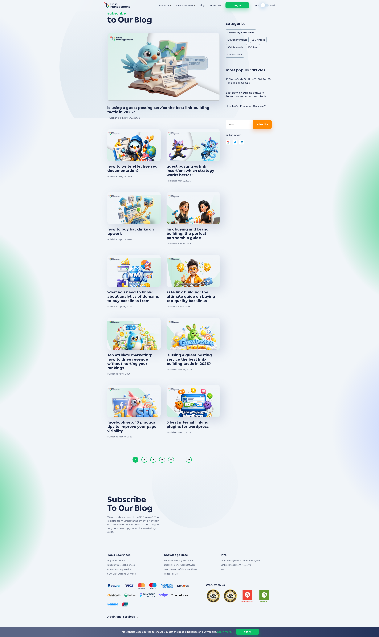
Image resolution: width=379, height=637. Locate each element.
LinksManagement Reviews (236, 565)
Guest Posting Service (119, 569)
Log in (237, 5)
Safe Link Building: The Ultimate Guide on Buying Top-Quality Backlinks (191, 296)
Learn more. (224, 631)
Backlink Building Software (178, 560)
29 (188, 459)
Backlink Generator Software (179, 565)
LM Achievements (237, 39)
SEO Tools (253, 47)
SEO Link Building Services (121, 573)
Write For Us (171, 573)
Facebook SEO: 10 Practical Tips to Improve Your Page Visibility (131, 426)
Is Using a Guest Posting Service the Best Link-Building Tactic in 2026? (158, 110)
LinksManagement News (240, 32)
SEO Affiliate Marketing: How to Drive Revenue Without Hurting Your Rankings (129, 361)
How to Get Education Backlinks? (246, 106)
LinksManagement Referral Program (240, 560)
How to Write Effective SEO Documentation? (132, 168)
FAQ (223, 569)
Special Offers (235, 54)
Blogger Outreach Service (121, 565)
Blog (202, 5)
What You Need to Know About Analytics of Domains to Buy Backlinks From (133, 296)
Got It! (247, 631)
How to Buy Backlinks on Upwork (130, 231)
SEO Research (235, 47)
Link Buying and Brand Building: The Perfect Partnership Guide (188, 233)
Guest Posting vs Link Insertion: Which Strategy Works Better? (190, 170)
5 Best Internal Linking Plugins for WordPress (188, 424)
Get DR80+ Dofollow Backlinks (180, 569)
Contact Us (215, 5)
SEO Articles (258, 39)
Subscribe (262, 124)
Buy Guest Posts (116, 560)
